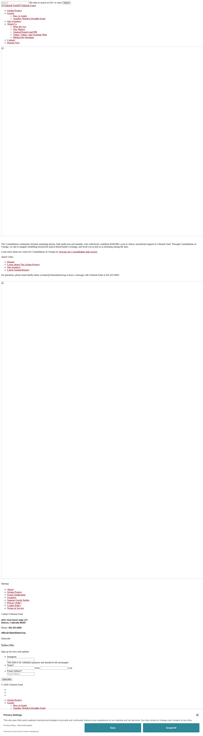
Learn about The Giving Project (23, 264)
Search (66, 3)
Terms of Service (15, 608)
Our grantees (13, 267)
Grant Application (16, 595)
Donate (10, 262)
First (37, 668)
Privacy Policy (14, 603)
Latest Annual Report (18, 270)
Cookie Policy (14, 605)
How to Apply (20, 705)
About (10, 589)
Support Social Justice (18, 600)
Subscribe (6, 679)
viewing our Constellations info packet (78, 252)
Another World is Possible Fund (29, 708)
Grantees (11, 597)
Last (70, 668)
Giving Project (14, 592)
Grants (10, 703)
